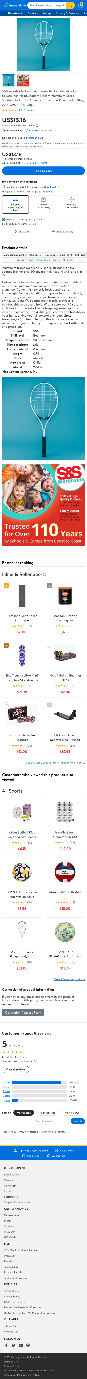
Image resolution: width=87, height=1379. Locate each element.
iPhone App (10, 1326)
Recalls (8, 1261)
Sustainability (11, 1196)
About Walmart (12, 1174)
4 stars (6, 1086)
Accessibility (11, 1267)
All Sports (68, 260)
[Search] (70, 5)
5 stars (6, 1082)
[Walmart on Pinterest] (28, 1345)
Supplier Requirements (17, 1202)
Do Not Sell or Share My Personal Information (30, 1313)
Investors (9, 1191)
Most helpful (72, 1112)
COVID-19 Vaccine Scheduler (21, 1250)
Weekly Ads (58, 1156)
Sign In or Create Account (33, 1150)
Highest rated (47, 1112)
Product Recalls (13, 1272)
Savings (46, 13)
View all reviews (15, 1069)
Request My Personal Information (23, 1307)
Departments (15, 13)
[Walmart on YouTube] (21, 1345)
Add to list (23, 231)
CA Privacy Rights (14, 1302)
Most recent (24, 1112)
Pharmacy (10, 1255)
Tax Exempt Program (16, 1278)
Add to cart (43, 170)
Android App (11, 1331)
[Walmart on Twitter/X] (13, 1345)
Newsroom (10, 1185)
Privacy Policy (12, 1296)
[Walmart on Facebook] (6, 1345)
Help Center (66, 1150)
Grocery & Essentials (67, 13)
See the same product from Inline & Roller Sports (55, 762)
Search (78, 1121)
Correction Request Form (23, 1012)
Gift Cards (10, 1237)
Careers (8, 1180)
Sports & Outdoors (39, 260)
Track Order (33, 1156)
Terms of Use (11, 1291)
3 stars (6, 1091)
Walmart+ (9, 1232)
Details (32, 223)
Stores (7, 1220)
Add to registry (64, 231)
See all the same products (69, 979)
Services (33, 13)
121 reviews (29, 110)
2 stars (6, 1095)
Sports (56, 260)
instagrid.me (36, 137)
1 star (7, 1100)
